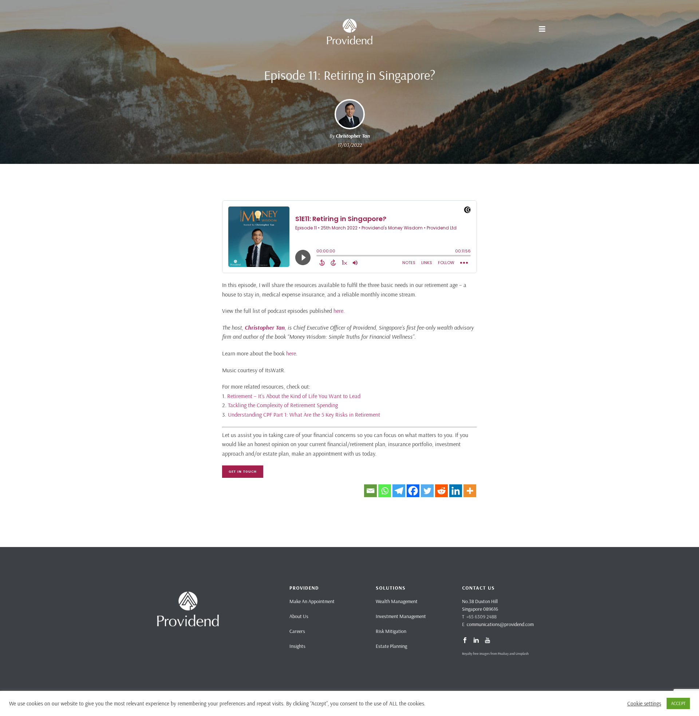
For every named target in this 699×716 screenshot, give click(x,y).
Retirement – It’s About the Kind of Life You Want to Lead (293, 396)
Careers (297, 631)
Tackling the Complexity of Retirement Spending (283, 405)
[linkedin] (476, 640)
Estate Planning (391, 646)
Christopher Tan (353, 136)
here (291, 353)
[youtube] (487, 640)
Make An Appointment (312, 601)
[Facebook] (413, 490)
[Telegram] (398, 490)
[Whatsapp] (384, 490)
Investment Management (401, 616)
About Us (298, 616)
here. (339, 310)
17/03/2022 (349, 145)
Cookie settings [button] (644, 703)
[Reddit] (441, 490)
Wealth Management (397, 601)
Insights (297, 646)
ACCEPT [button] (678, 703)
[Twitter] (427, 490)
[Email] (370, 490)
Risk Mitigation (391, 631)
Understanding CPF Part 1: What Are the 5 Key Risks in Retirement (304, 414)
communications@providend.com (500, 624)
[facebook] (465, 640)
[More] (469, 490)
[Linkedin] (455, 490)
